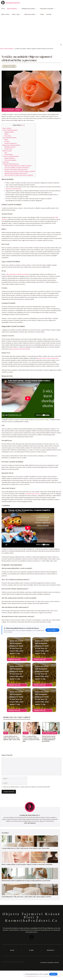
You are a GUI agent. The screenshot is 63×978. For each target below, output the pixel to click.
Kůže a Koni (7, 136)
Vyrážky (17, 110)
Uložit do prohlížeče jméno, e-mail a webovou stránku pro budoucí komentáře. (26, 787)
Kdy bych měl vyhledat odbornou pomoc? (16, 169)
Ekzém (6, 139)
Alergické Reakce (9, 132)
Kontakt (48, 14)
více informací (30, 823)
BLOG (12, 950)
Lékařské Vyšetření (9, 147)
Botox (26, 733)
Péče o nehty (5, 14)
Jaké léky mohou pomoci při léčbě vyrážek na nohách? (19, 171)
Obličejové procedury (28, 8)
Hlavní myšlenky (7, 128)
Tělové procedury (29, 14)
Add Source (53, 974)
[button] (61, 45)
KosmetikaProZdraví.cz (13, 3)
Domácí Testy (8, 149)
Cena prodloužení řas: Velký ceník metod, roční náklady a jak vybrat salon (11, 738)
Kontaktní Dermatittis (10, 143)
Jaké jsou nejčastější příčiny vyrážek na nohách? (18, 166)
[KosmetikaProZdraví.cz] (3, 3)
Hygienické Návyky (9, 158)
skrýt (23, 125)
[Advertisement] (31, 29)
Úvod (3, 8)
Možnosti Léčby (7, 151)
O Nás (42, 14)
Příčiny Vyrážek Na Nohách (10, 130)
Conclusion (6, 162)
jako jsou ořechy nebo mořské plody (47, 358)
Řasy (5, 733)
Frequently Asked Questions (11, 164)
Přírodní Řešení (8, 154)
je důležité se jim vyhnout (32, 493)
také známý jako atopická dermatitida (17, 274)
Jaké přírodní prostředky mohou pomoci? (16, 173)
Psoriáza (6, 141)
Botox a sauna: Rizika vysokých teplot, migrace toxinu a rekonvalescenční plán (31, 738)
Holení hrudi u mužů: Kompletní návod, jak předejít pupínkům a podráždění (49, 738)
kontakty (51, 950)
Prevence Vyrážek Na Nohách (11, 156)
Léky (5, 153)
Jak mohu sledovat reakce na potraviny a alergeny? (18, 175)
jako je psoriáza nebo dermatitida (20, 349)
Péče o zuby (15, 14)
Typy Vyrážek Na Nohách (9, 137)
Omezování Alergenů (10, 160)
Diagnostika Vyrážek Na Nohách (11, 145)
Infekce (6, 134)
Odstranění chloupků (46, 8)
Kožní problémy (12, 8)
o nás (31, 950)
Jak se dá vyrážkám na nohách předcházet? (16, 167)
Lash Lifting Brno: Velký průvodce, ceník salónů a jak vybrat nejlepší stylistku (26, 897)
